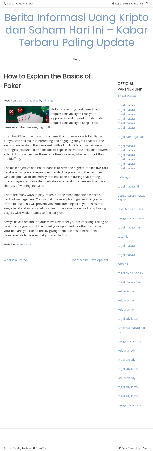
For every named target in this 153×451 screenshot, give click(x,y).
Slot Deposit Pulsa (130, 209)
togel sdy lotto (128, 369)
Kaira (29, 448)
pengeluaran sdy (129, 341)
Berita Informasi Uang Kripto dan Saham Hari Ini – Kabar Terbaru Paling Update (76, 30)
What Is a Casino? (16, 260)
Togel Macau (127, 96)
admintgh (48, 100)
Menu (76, 59)
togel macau (126, 110)
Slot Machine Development (89, 260)
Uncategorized (23, 244)
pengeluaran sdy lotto (133, 405)
